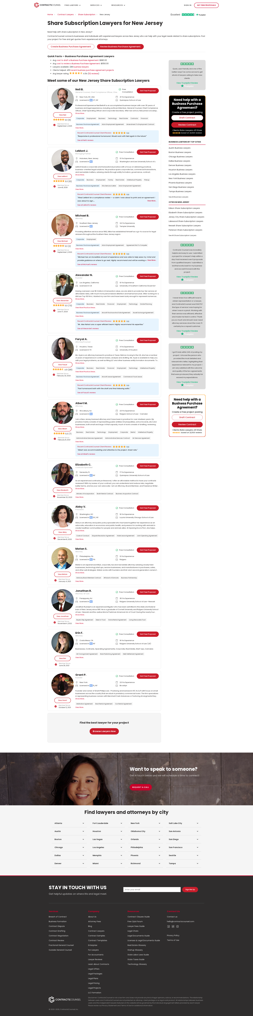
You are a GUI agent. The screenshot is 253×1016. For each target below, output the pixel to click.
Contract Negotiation (58, 935)
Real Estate (123, 118)
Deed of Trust (101, 620)
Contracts (134, 118)
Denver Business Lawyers (180, 165)
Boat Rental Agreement (103, 704)
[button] (69, 823)
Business (102, 118)
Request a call (140, 787)
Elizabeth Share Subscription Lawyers (185, 212)
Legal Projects (94, 988)
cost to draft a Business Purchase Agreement (78, 60)
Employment (91, 118)
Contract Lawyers (65, 14)
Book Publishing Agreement (110, 654)
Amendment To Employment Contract (140, 124)
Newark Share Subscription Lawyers (185, 225)
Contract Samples (96, 935)
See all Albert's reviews (86, 454)
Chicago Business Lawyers (181, 156)
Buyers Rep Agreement (84, 620)
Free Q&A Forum (135, 921)
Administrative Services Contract (117, 438)
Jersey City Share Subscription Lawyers (186, 217)
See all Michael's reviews (87, 264)
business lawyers (81, 67)
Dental (133, 432)
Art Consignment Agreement (87, 654)
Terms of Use (173, 940)
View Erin (62, 658)
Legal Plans (93, 978)
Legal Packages (95, 973)
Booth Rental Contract (105, 494)
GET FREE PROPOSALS (206, 5)
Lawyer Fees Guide (136, 926)
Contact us (172, 916)
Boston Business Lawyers (180, 152)
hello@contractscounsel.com (180, 921)
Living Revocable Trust (137, 620)
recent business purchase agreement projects (92, 70)
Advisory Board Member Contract (88, 578)
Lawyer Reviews (95, 959)
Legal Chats (133, 931)
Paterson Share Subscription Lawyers (185, 230)
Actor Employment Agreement (113, 124)
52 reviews (93, 73)
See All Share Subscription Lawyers (182, 235)
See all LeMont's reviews (86, 205)
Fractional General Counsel (61, 945)
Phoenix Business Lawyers (180, 182)
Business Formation (58, 921)
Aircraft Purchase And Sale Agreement (116, 313)
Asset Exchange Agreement (143, 313)
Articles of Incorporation (85, 494)
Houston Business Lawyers (180, 169)
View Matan (62, 574)
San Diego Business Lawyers (181, 187)
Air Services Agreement (141, 438)
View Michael (62, 241)
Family (110, 180)
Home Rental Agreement (117, 620)
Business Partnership (129, 578)
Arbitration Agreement (84, 704)
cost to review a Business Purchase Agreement (78, 63)
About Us (92, 916)
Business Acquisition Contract (127, 494)
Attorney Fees (94, 921)
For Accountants (95, 954)
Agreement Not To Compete (136, 245)
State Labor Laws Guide (138, 954)
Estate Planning (146, 304)
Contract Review (56, 940)
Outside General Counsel (60, 950)
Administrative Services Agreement (89, 438)
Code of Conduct (82, 536)
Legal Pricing (93, 983)
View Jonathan (63, 616)
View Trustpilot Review (187, 83)
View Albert (62, 429)
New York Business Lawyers (181, 178)
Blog (90, 926)
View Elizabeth (62, 490)
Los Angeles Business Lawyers (182, 174)
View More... (79, 128)
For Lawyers (93, 950)
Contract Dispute (57, 926)
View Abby (62, 532)
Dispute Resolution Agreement (103, 536)
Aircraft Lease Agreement (111, 377)
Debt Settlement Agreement (133, 654)
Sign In (187, 5)
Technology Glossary (137, 964)
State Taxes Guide (136, 959)
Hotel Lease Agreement (125, 536)
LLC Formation (94, 992)
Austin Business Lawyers (179, 148)
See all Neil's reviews (85, 140)
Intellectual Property (134, 180)
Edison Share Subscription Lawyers (184, 208)
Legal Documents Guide (139, 935)
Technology (112, 118)
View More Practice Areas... (85, 307)
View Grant (62, 700)
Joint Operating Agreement (147, 536)
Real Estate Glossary (137, 945)
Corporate (80, 118)
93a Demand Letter (109, 186)
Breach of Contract (58, 916)
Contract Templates (97, 940)
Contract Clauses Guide (139, 916)
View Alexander (62, 300)
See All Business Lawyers (178, 197)
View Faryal (62, 364)
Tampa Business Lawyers (180, 191)
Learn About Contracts (98, 964)
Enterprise (92, 945)
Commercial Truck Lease (132, 377)
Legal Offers (93, 969)
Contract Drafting (57, 931)
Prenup (146, 180)
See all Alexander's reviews (88, 328)
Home (50, 14)
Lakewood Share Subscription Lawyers (186, 221)
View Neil (62, 115)
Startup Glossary (135, 950)
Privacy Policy (173, 935)
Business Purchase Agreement (87, 124)
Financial (144, 118)
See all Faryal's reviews (86, 392)
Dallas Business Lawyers (179, 161)
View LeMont (62, 176)
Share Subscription (86, 14)
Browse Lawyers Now (104, 731)
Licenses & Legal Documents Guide (144, 940)
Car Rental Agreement (123, 704)
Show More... (80, 113)
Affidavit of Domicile (111, 578)
